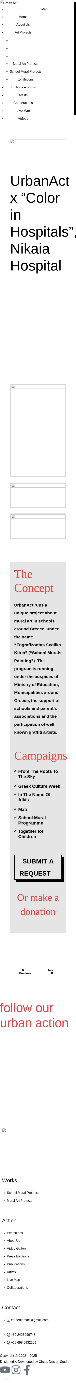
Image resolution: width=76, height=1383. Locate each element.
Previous (25, 973)
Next (51, 970)
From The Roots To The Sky (38, 774)
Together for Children (31, 834)
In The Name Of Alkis (34, 797)
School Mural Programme (32, 820)
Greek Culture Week (39, 786)
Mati (22, 809)
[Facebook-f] (27, 1370)
